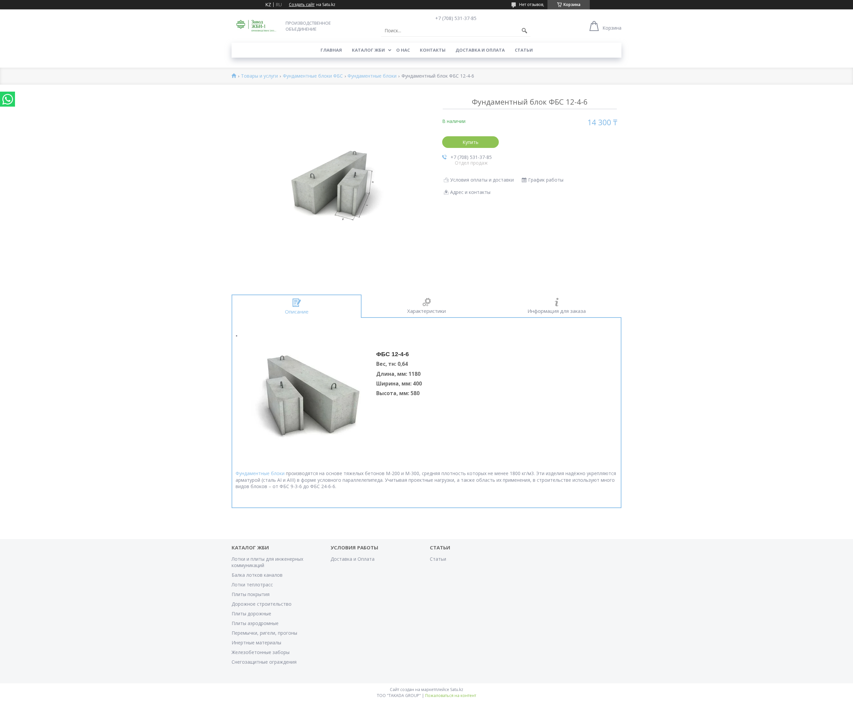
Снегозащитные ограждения (264, 662)
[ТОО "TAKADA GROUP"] (257, 25)
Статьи (524, 50)
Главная (331, 50)
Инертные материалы (256, 642)
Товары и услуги (259, 76)
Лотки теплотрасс (252, 584)
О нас (403, 50)
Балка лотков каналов (257, 575)
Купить (470, 142)
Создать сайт (302, 4)
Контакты (432, 50)
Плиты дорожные (251, 613)
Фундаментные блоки (372, 76)
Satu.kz (456, 689)
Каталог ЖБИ (368, 50)
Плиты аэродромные (255, 623)
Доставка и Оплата (480, 50)
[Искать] (524, 30)
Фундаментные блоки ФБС (313, 76)
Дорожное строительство (262, 604)
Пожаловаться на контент (450, 695)
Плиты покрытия (251, 594)
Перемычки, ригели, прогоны (264, 633)
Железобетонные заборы (261, 652)
